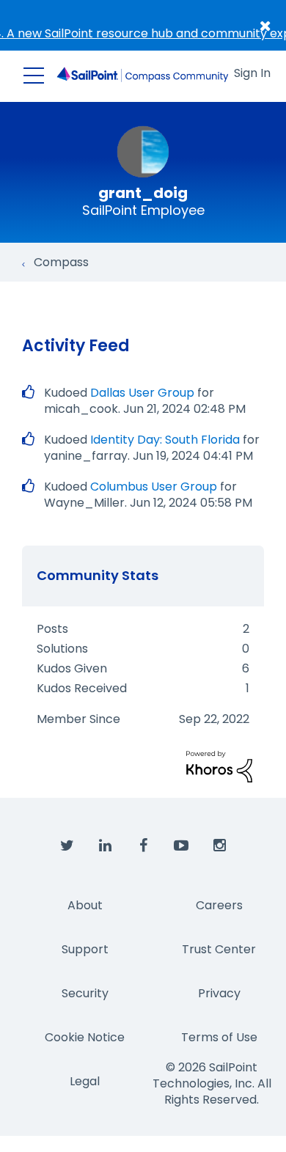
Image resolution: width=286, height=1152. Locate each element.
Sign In (252, 73)
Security (85, 993)
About (85, 905)
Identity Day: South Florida (165, 439)
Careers (219, 905)
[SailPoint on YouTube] (181, 846)
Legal (85, 1081)
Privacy (219, 993)
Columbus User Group (153, 486)
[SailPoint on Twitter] (66, 846)
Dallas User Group (142, 392)
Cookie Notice (85, 1037)
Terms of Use (219, 1037)
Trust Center (219, 949)
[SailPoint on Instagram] (219, 846)
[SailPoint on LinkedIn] (105, 846)
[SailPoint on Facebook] (143, 846)
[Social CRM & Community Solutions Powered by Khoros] (219, 765)
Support (85, 949)
